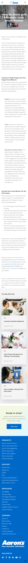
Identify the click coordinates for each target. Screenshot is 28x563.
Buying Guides (6, 494)
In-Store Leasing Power (10, 477)
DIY (14, 10)
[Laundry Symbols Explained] (14, 314)
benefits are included (12, 266)
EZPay (4, 472)
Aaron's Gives (6, 521)
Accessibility (5, 491)
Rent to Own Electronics (9, 446)
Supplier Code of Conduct (10, 507)
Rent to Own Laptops (8, 453)
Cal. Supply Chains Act (9, 497)
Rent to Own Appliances (9, 448)
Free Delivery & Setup (9, 499)
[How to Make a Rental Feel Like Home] (14, 383)
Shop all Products (7, 458)
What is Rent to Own (8, 483)
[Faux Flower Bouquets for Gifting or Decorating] (14, 348)
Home (3, 37)
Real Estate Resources (9, 534)
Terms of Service (7, 509)
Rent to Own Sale (7, 456)
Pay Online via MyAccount (10, 480)
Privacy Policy (6, 504)
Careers (4, 526)
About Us (5, 518)
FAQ (3, 475)
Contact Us (5, 470)
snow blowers (6, 259)
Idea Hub (5, 502)
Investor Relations (7, 531)
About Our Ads (6, 523)
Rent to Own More (8, 451)
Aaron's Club (6, 467)
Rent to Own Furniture (9, 443)
